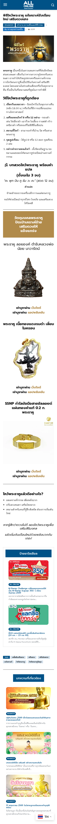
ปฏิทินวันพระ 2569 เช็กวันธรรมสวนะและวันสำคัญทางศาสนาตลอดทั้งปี (28, 718)
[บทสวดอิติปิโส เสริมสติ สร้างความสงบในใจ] (28, 743)
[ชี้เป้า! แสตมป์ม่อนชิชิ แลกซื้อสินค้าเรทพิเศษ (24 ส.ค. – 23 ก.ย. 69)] (28, 615)
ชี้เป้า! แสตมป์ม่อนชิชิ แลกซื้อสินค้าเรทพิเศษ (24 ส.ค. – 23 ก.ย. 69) (27, 634)
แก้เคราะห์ (8, 662)
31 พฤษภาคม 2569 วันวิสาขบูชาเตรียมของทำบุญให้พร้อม (28, 806)
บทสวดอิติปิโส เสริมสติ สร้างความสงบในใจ (24, 762)
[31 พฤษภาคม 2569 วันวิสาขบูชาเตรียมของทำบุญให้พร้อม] (28, 786)
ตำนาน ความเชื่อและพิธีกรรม (30, 25)
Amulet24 (9, 25)
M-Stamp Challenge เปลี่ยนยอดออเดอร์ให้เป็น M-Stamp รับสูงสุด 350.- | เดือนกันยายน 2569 (27, 590)
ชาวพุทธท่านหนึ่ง (15, 29)
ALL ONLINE (14, 584)
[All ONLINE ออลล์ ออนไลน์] (28, 5)
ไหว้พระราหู (21, 662)
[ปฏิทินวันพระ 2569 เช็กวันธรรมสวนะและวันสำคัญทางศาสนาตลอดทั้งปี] (28, 698)
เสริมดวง (32, 657)
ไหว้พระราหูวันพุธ (35, 662)
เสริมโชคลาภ (43, 657)
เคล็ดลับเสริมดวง (18, 657)
